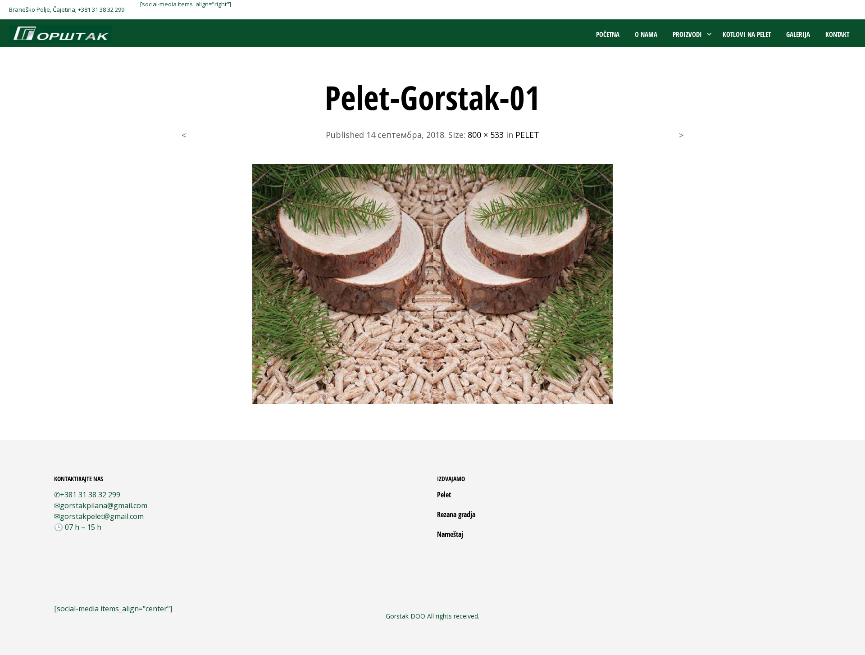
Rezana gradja (456, 514)
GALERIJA (798, 34)
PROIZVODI (687, 34)
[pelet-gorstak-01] (432, 283)
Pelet (444, 495)
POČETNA (607, 34)
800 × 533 (486, 134)
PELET (527, 134)
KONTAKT (837, 34)
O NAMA (646, 34)
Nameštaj (450, 534)
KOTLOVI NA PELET (747, 34)
